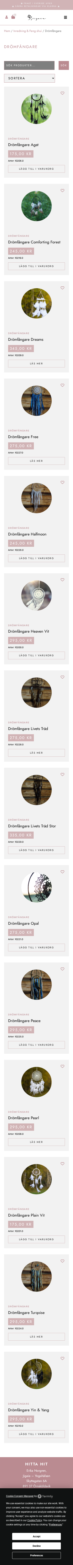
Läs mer (36, 363)
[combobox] (29, 65)
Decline (37, 1546)
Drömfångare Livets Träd (28, 728)
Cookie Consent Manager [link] (20, 1496)
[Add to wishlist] (62, 93)
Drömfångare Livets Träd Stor (32, 826)
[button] (65, 17)
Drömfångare (19, 138)
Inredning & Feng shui (27, 31)
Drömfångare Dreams (25, 339)
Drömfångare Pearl (23, 1118)
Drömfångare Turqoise (26, 1312)
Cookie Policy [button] (34, 1520)
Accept (36, 1536)
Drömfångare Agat (23, 144)
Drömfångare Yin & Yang (28, 1410)
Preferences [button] (55, 1524)
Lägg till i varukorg (36, 169)
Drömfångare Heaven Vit (28, 631)
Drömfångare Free (23, 437)
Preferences (36, 1555)
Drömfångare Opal (23, 923)
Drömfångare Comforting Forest (34, 242)
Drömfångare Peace (24, 1020)
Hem (7, 31)
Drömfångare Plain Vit (26, 1215)
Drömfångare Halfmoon (27, 534)
